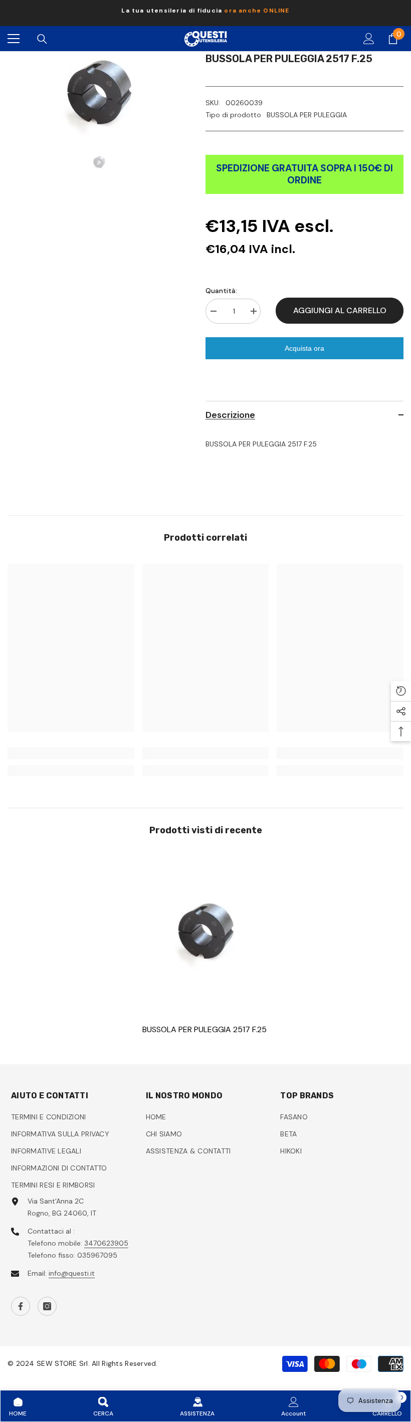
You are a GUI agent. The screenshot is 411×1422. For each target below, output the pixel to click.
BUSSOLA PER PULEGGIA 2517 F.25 (204, 1029)
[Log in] (368, 38)
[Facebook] (20, 1306)
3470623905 (106, 1243)
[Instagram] (47, 1306)
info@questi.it (72, 1273)
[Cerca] (42, 39)
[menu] (14, 39)
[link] (71, 753)
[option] (205, 13)
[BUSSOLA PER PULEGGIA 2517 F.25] (205, 932)
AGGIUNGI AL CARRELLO (339, 310)
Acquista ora (304, 348)
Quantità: (221, 290)
